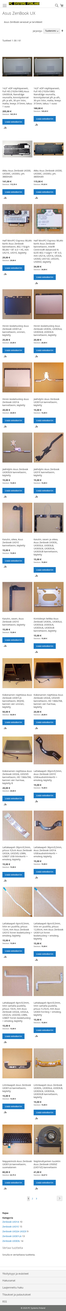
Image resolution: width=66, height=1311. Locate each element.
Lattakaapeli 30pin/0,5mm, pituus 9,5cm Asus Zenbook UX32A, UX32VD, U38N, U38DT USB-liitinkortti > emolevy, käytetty (17, 853)
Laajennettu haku (12, 1287)
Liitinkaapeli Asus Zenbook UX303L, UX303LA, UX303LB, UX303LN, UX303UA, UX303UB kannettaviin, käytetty (48, 1091)
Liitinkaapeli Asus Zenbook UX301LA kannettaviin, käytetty (16, 1088)
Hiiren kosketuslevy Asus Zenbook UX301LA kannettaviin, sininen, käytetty (15, 330)
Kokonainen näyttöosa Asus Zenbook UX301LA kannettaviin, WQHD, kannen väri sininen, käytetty (17, 700)
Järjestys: (37, 30)
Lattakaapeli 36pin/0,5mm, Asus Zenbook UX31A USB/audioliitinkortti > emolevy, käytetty (48, 852)
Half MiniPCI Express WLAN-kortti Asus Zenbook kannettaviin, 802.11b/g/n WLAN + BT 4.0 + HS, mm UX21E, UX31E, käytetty (17, 246)
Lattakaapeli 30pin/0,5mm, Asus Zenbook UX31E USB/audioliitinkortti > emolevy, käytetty (48, 776)
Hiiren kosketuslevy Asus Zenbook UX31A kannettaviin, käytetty (15, 402)
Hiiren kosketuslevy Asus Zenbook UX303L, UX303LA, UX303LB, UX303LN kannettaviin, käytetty (48, 330)
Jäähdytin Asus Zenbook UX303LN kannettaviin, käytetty (15, 472)
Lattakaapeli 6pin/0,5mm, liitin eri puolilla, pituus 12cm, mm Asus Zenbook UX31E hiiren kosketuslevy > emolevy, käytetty (17, 929)
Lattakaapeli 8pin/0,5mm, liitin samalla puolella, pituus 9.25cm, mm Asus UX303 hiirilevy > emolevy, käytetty (47, 1008)
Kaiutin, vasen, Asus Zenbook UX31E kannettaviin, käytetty (13, 621)
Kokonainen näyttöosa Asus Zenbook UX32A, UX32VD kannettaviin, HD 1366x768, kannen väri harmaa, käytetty (48, 700)
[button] (5, 127)
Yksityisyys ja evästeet (15, 1273)
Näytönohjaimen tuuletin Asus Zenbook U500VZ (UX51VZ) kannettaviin (47, 1164)
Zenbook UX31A (10, 1221)
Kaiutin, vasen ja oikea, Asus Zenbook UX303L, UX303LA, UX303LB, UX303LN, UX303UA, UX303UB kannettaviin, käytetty (46, 547)
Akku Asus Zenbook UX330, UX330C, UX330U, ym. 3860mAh (16, 173)
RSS (4, 1301)
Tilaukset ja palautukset (16, 1294)
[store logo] (24, 3)
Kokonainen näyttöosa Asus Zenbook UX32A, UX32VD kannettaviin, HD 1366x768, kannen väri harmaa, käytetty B (17, 777)
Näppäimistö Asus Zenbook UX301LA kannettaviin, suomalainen (17, 1164)
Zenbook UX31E (10, 1226)
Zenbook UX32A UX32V (14, 1231)
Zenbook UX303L (11, 1240)
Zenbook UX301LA (11, 1236)
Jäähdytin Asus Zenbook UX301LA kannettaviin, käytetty (46, 402)
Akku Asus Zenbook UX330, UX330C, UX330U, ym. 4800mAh (48, 173)
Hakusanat (8, 1280)
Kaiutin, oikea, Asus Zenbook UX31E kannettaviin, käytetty (13, 542)
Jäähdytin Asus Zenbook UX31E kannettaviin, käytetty (46, 472)
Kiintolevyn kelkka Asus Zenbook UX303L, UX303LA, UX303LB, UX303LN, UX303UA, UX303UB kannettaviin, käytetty (48, 624)
